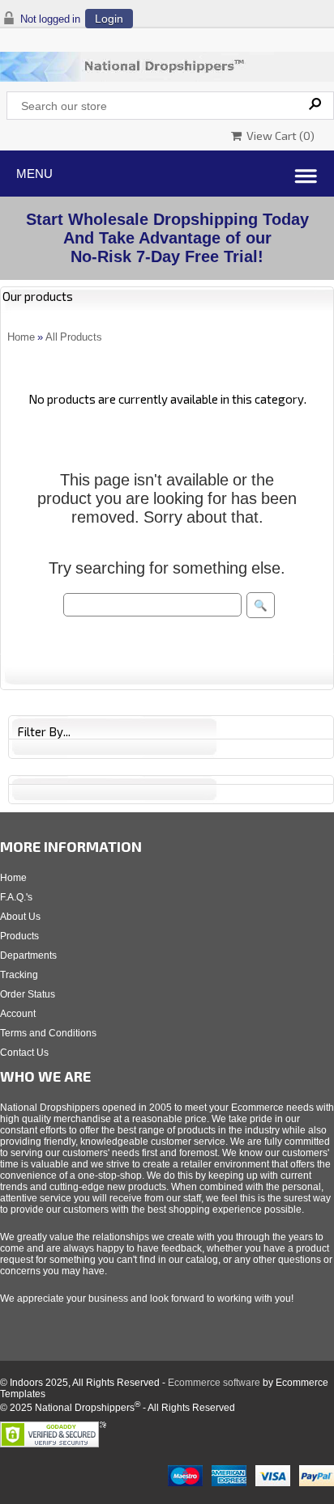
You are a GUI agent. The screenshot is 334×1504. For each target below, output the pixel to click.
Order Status (27, 994)
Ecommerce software (214, 1382)
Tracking (19, 975)
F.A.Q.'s (16, 897)
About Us (20, 916)
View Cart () (278, 135)
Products (19, 936)
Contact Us (24, 1052)
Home (21, 337)
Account (18, 1013)
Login (109, 18)
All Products (73, 337)
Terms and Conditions (48, 1033)
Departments (28, 955)
